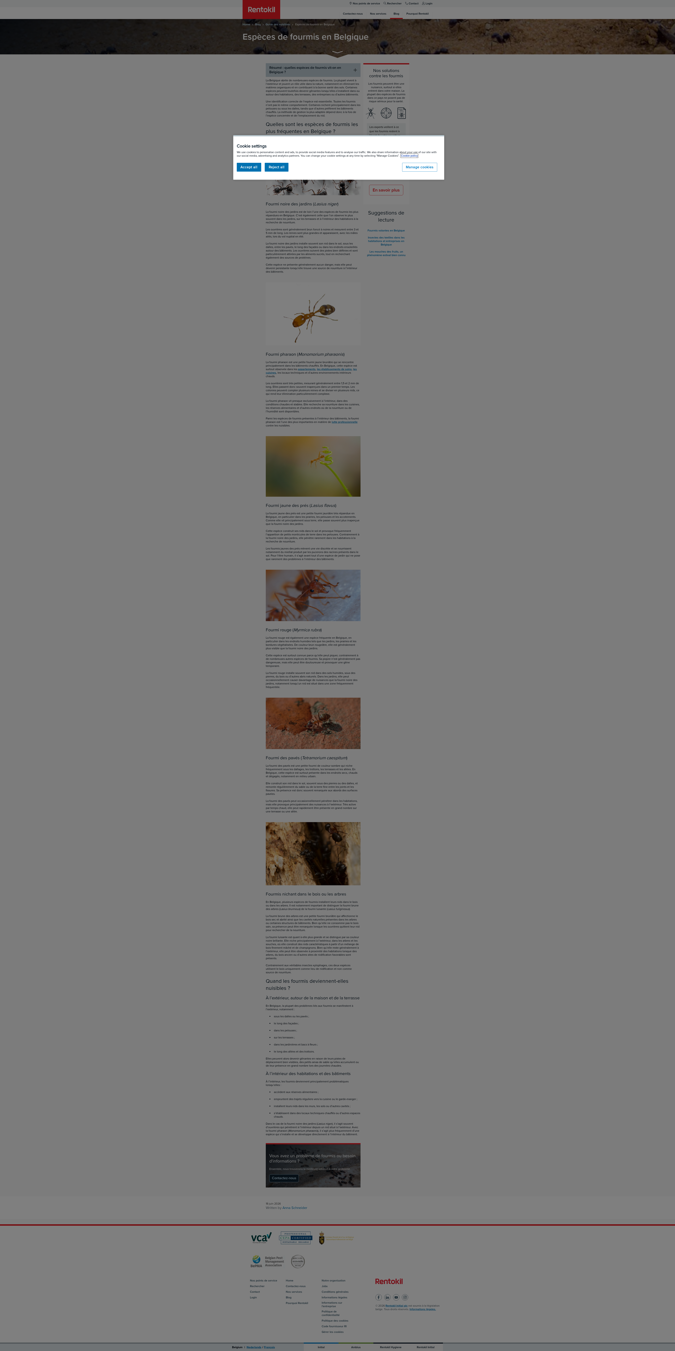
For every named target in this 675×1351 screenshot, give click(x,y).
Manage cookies (419, 167)
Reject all (277, 167)
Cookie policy (409, 156)
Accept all (249, 167)
